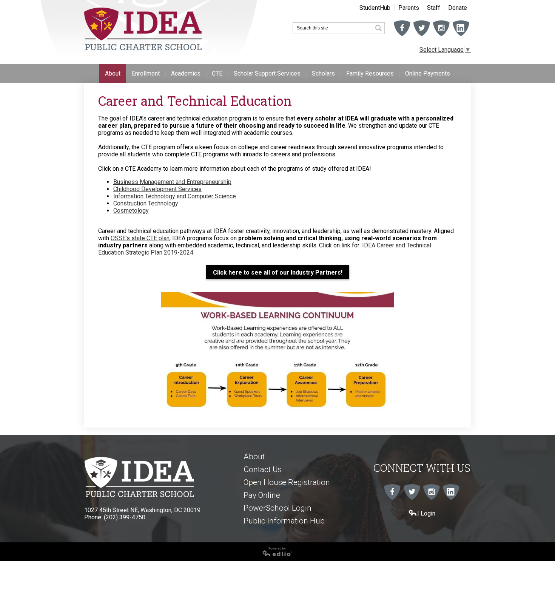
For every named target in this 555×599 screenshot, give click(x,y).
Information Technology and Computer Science (174, 196)
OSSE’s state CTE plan (140, 238)
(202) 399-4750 (124, 517)
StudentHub (374, 8)
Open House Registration (287, 482)
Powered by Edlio (23, 559)
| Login (426, 513)
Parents (408, 8)
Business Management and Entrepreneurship (172, 181)
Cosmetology (131, 210)
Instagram (431, 499)
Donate (457, 8)
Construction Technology (145, 203)
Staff (433, 8)
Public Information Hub (284, 520)
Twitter (412, 499)
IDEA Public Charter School (143, 29)
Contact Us (263, 469)
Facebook (392, 499)
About (254, 456)
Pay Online (262, 495)
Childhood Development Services (157, 189)
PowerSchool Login (277, 508)
